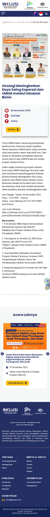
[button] (46, 14)
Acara (27, 22)
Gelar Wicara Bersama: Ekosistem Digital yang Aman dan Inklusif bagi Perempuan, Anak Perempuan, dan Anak (24, 358)
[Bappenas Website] (27, 411)
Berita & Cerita (14, 22)
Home (4, 22)
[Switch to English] (36, 14)
